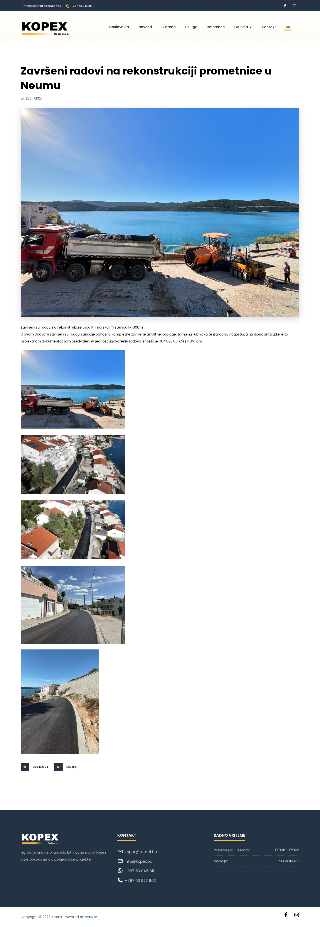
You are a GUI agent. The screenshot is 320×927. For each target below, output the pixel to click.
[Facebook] (285, 5)
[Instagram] (294, 5)
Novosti (71, 767)
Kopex (56, 916)
